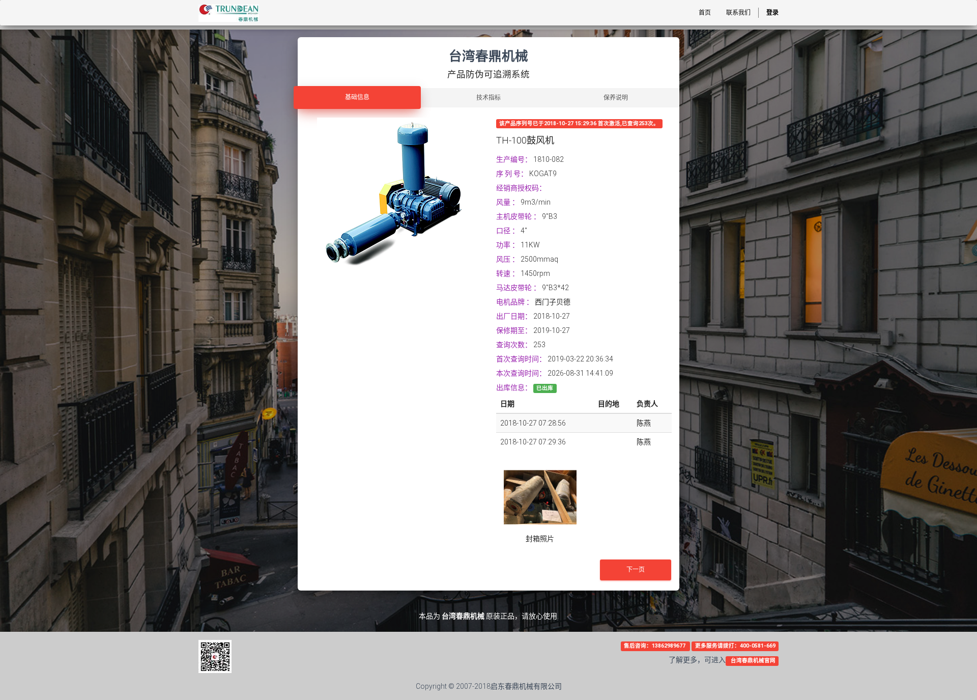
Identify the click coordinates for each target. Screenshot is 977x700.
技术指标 (488, 97)
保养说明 (616, 97)
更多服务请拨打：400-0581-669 (735, 645)
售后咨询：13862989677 (655, 645)
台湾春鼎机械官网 (752, 660)
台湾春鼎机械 (463, 616)
